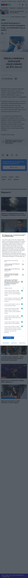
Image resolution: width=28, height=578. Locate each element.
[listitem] (14, 261)
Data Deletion (6, 342)
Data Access (14, 342)
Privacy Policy (22, 342)
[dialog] (14, 289)
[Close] (25, 235)
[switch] (22, 264)
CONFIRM (8, 337)
